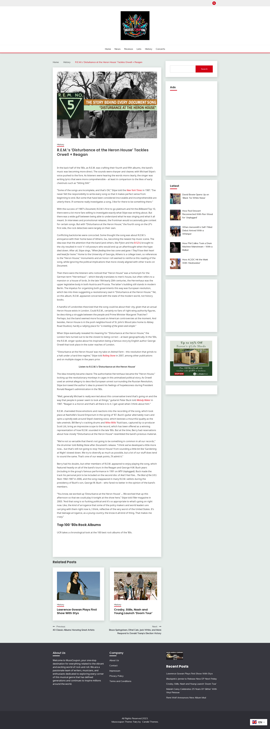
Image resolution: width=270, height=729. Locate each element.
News (117, 48)
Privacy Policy (116, 675)
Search (204, 69)
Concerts (160, 48)
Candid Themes (150, 721)
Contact (113, 665)
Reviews (128, 48)
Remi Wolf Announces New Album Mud (186, 697)
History (148, 48)
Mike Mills (110, 422)
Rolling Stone (109, 355)
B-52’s (137, 242)
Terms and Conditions (120, 681)
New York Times (134, 190)
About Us (114, 660)
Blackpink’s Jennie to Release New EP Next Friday (191, 678)
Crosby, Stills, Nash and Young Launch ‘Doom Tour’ (133, 611)
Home (108, 48)
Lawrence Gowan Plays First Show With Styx (77, 611)
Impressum (114, 670)
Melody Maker (143, 400)
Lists (139, 48)
